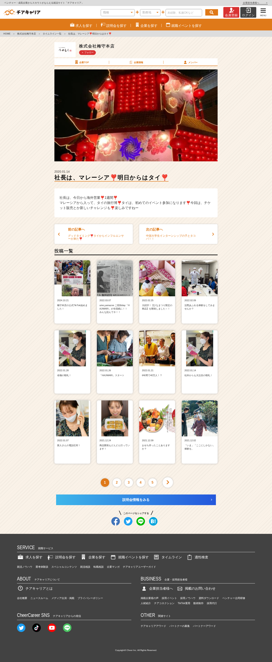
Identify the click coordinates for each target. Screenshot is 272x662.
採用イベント (169, 598)
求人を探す (34, 557)
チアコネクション (164, 603)
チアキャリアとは (39, 588)
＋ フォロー (87, 52)
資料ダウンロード (209, 598)
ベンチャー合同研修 (233, 598)
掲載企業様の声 (150, 598)
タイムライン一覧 (52, 33)
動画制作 (198, 603)
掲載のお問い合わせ (200, 588)
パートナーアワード (204, 626)
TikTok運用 (184, 603)
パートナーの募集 (179, 626)
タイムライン (172, 557)
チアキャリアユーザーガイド (139, 566)
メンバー (193, 62)
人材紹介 (146, 603)
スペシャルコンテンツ (64, 566)
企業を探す (96, 557)
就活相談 (85, 566)
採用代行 (212, 603)
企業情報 (138, 62)
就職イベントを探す (133, 557)
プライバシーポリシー (90, 598)
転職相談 (99, 566)
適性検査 (201, 557)
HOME (6, 33)
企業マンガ (113, 566)
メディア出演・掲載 (62, 598)
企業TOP (84, 62)
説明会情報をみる (136, 500)
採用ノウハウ (188, 598)
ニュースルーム (39, 598)
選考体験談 (41, 566)
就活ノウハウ (24, 566)
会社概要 (22, 598)
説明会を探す (65, 557)
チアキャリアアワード (153, 626)
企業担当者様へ (255, 2)
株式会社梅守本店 (26, 33)
